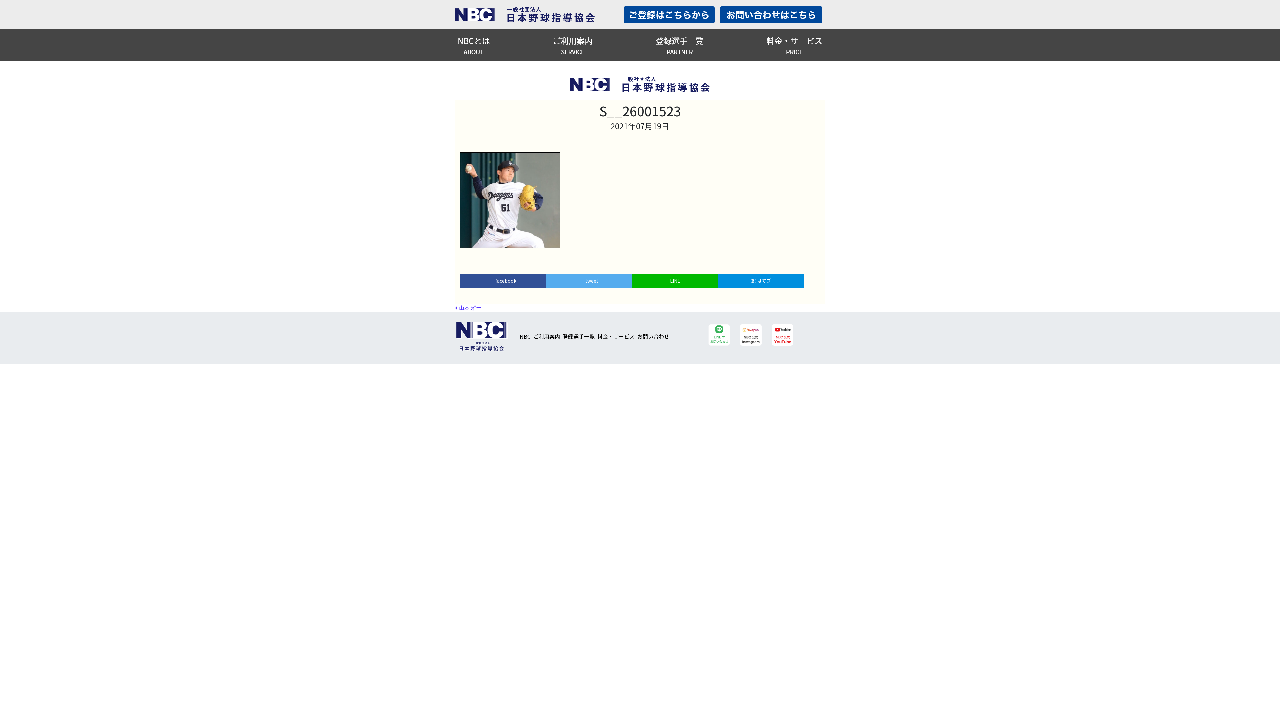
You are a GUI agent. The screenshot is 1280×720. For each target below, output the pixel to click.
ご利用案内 (546, 336)
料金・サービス (616, 336)
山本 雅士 (470, 308)
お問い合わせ (653, 336)
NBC (525, 336)
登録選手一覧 (579, 336)
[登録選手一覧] (679, 45)
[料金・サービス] (794, 45)
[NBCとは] (474, 45)
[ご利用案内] (572, 45)
